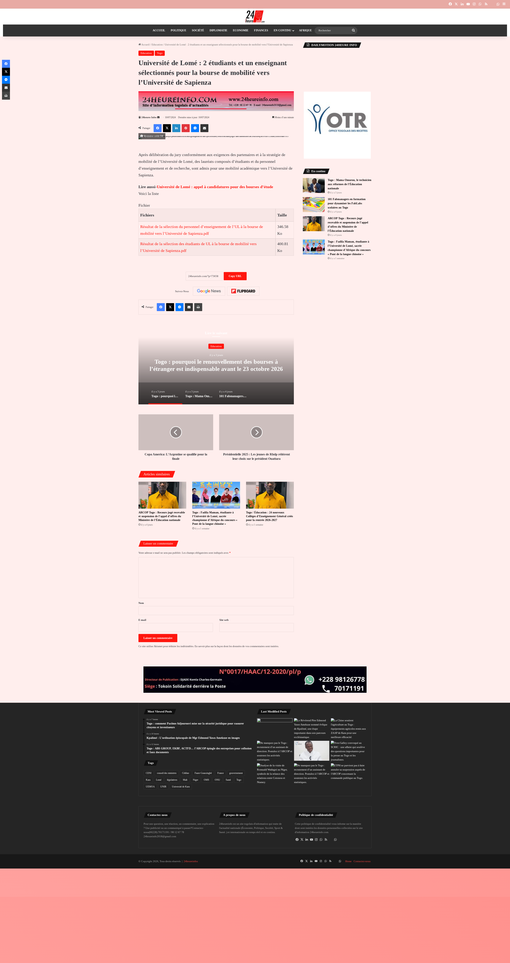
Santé (228, 779)
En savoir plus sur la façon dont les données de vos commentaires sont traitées (236, 646)
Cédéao (185, 773)
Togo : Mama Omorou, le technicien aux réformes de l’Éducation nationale (349, 184)
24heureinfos (191, 861)
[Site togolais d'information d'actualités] (255, 17)
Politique (178, 30)
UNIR (163, 786)
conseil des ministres (167, 773)
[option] (216, 364)
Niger (195, 779)
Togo (160, 53)
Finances (261, 30)
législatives (172, 779)
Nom (141, 602)
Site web (224, 619)
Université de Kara (181, 786)
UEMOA (150, 786)
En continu (282, 30)
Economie (240, 30)
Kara (148, 779)
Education (157, 44)
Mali (185, 779)
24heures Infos (149, 117)
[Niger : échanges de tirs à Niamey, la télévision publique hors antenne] (274, 773)
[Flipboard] (243, 291)
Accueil (159, 30)
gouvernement (236, 773)
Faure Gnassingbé (203, 773)
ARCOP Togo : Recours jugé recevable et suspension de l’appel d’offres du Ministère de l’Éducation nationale (161, 516)
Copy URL (235, 276)
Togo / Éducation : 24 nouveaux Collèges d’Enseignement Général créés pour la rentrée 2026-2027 (269, 516)
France (220, 773)
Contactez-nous (362, 861)
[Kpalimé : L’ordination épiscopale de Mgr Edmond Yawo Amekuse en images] (274, 728)
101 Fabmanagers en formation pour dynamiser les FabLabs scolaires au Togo (347, 203)
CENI (148, 773)
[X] (302, 839)
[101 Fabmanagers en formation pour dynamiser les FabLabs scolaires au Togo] (314, 204)
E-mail (142, 619)
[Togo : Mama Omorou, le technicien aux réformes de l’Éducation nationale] (314, 185)
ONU (217, 779)
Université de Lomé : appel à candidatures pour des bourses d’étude (215, 187)
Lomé (158, 779)
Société (198, 30)
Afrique (305, 30)
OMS (206, 779)
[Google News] (209, 291)
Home (348, 861)
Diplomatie (218, 30)
